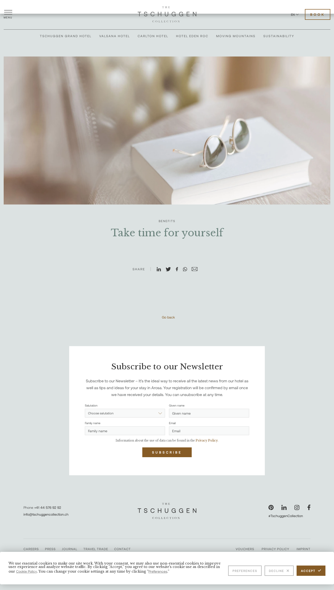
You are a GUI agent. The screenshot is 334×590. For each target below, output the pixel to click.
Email (172, 422)
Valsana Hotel (114, 36)
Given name (177, 405)
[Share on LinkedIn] (161, 269)
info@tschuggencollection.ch (45, 514)
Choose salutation (100, 413)
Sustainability (278, 36)
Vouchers (245, 549)
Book (317, 14)
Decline (276, 570)
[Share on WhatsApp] (187, 269)
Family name (92, 422)
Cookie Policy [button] (26, 571)
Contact (122, 549)
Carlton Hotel (153, 36)
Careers (31, 549)
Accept (308, 570)
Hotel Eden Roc (192, 36)
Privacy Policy (275, 549)
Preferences (245, 570)
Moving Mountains (236, 36)
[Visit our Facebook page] (309, 507)
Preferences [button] (157, 571)
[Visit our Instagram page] (297, 507)
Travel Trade (95, 549)
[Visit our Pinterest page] (271, 507)
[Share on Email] (196, 269)
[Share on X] (170, 269)
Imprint (304, 549)
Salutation (91, 405)
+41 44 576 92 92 (47, 507)
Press (50, 549)
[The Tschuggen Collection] (167, 14)
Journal (69, 549)
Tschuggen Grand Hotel (65, 36)
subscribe (167, 452)
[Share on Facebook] (179, 269)
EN (293, 14)
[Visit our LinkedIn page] (284, 507)
